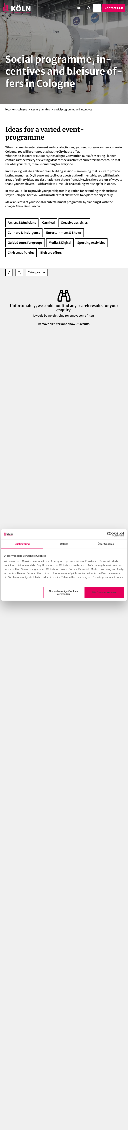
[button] (9, 272)
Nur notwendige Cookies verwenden (63, 592)
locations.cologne (16, 109)
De (79, 8)
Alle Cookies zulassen (104, 592)
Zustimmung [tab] (22, 543)
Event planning (40, 109)
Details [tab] (64, 543)
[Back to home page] (16, 8)
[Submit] (19, 272)
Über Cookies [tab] (106, 543)
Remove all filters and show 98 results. (64, 324)
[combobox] (19, 272)
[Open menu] (97, 8)
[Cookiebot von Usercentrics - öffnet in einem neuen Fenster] (109, 534)
